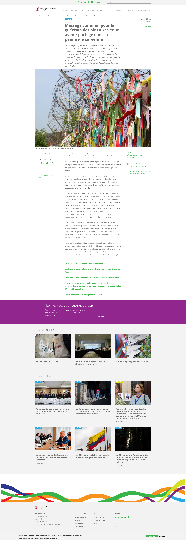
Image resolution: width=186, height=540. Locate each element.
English (148, 21)
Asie (131, 153)
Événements (99, 10)
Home (35, 15)
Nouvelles (91, 10)
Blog (149, 10)
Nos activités (109, 10)
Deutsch (148, 24)
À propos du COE (68, 10)
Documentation (128, 10)
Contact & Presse (141, 10)
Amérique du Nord (136, 155)
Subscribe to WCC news (45, 177)
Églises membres (80, 10)
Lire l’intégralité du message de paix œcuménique (84, 263)
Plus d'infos (61, 538)
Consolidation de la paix (137, 164)
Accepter (152, 536)
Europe (132, 157)
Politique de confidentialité (52, 319)
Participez (119, 10)
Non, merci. (162, 536)
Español (148, 26)
